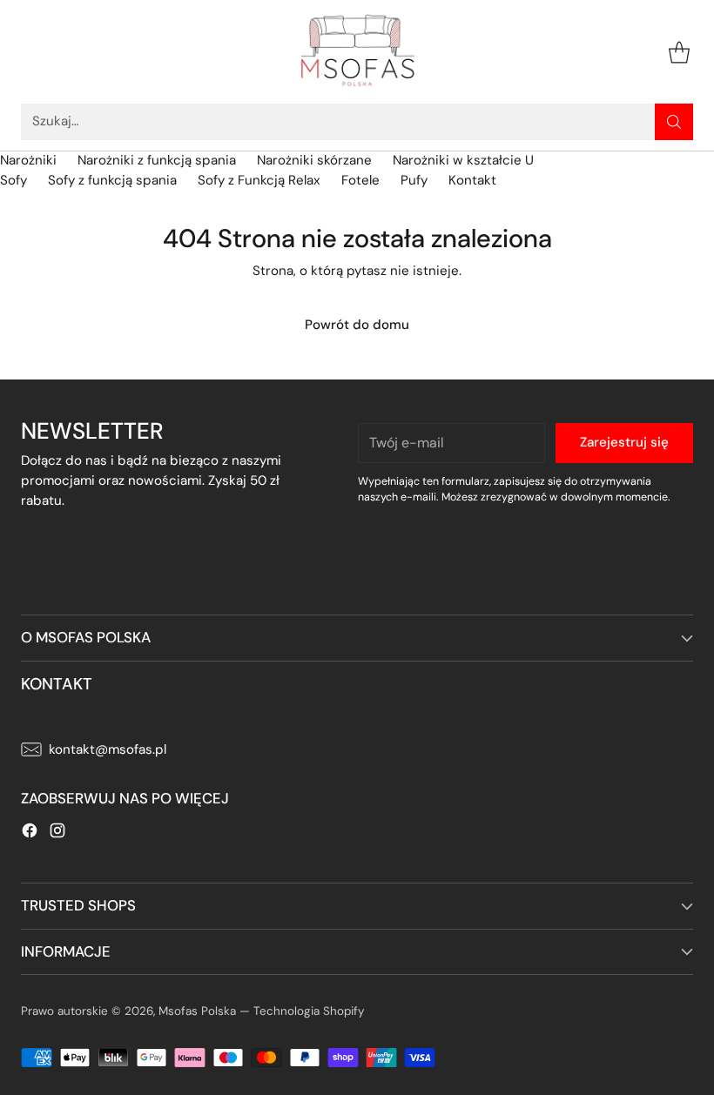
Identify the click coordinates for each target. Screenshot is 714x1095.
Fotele (360, 180)
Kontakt (472, 180)
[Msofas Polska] (357, 51)
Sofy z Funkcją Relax (259, 180)
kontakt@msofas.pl (107, 749)
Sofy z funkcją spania (112, 180)
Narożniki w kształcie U (463, 160)
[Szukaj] (674, 122)
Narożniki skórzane (314, 160)
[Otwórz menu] (30, 52)
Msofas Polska (197, 1011)
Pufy (414, 180)
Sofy (13, 180)
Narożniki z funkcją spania (156, 160)
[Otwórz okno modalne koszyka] (679, 52)
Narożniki (28, 160)
